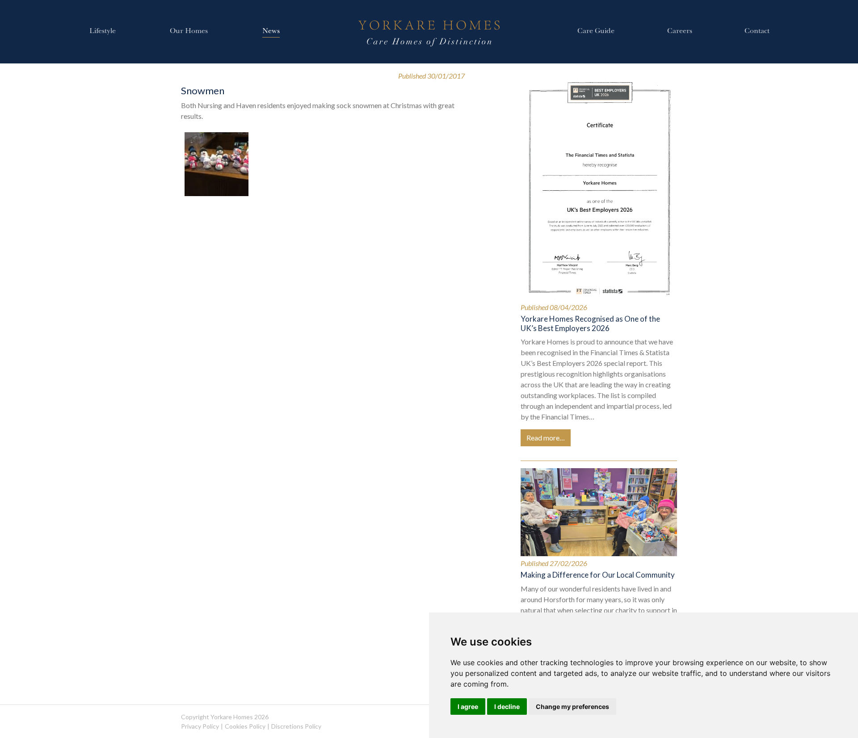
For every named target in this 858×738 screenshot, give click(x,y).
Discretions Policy (296, 726)
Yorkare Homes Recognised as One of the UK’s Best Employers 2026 (590, 323)
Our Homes (189, 31)
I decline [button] (507, 706)
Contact (757, 31)
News (271, 31)
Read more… (545, 437)
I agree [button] (468, 706)
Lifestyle (102, 31)
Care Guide (595, 31)
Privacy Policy (200, 726)
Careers (679, 31)
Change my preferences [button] (572, 706)
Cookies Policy (245, 726)
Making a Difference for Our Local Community (598, 574)
